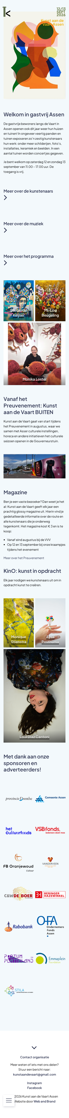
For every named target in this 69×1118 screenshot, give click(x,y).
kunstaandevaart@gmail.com (34, 1074)
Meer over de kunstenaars (28, 190)
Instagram (34, 1083)
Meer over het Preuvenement (24, 558)
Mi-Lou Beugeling (50, 312)
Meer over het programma (29, 255)
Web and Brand (44, 1101)
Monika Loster (35, 379)
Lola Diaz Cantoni (34, 736)
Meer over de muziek (23, 222)
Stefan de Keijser (18, 312)
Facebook (34, 1088)
